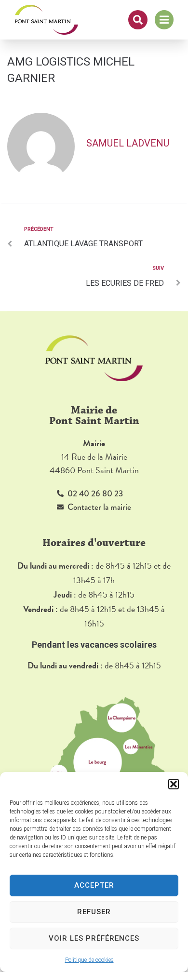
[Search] (138, 19)
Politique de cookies (89, 960)
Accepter (94, 885)
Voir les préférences (94, 938)
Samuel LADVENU (127, 143)
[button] (173, 784)
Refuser (94, 911)
